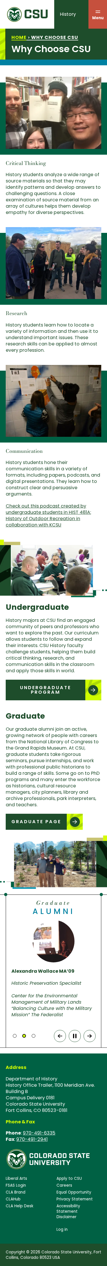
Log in (62, 1229)
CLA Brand (15, 1192)
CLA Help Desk (19, 1206)
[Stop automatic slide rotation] (75, 1036)
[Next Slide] (90, 1036)
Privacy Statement (74, 1199)
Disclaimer (66, 1217)
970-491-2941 (32, 1139)
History (68, 14)
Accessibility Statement (68, 1208)
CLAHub (13, 1199)
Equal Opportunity (73, 1192)
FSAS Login (16, 1185)
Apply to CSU (69, 1178)
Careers (64, 1185)
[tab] (15, 1036)
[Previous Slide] (60, 1036)
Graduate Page (36, 821)
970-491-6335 (39, 1133)
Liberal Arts (16, 1178)
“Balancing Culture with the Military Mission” (51, 1011)
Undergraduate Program (45, 689)
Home (19, 37)
